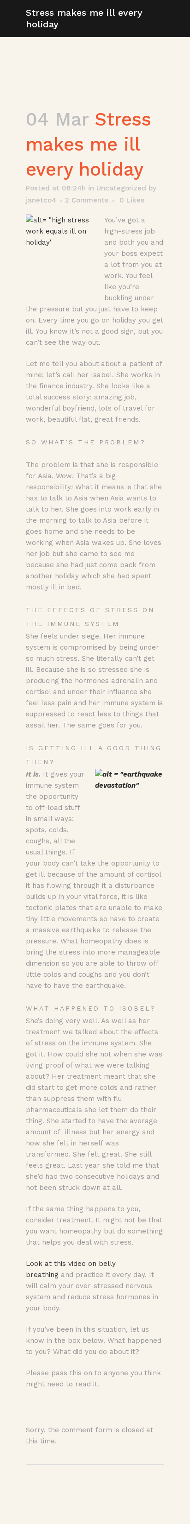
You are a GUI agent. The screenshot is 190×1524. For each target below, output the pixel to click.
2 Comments (86, 200)
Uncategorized (121, 188)
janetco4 (41, 200)
